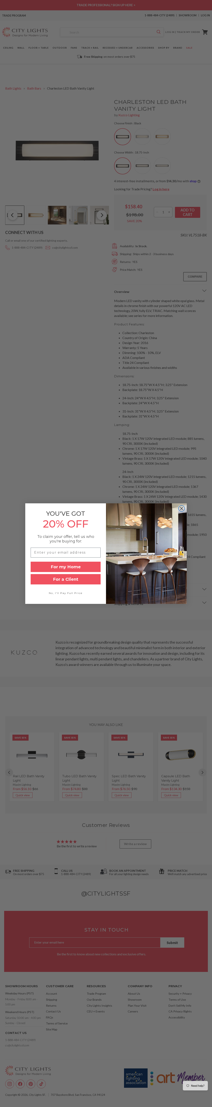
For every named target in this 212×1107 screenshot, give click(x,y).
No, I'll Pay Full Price (65, 593)
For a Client (65, 579)
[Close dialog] (181, 508)
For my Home (66, 566)
